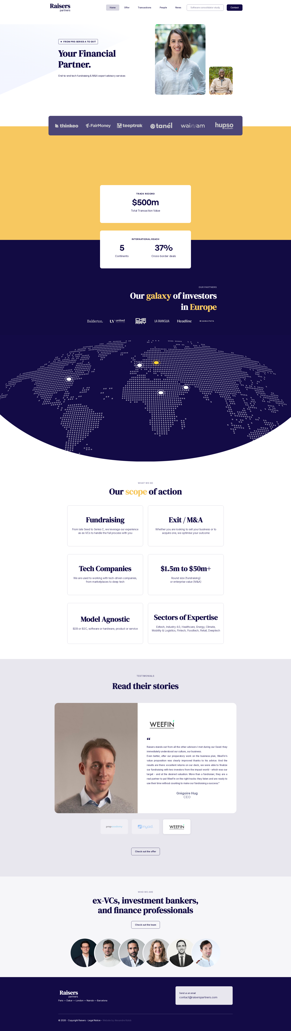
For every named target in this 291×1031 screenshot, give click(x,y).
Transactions (144, 7)
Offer (126, 7)
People (163, 7)
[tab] (114, 826)
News (178, 7)
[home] (60, 7)
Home (113, 7)
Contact (235, 7)
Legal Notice (94, 1020)
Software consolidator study (205, 7)
